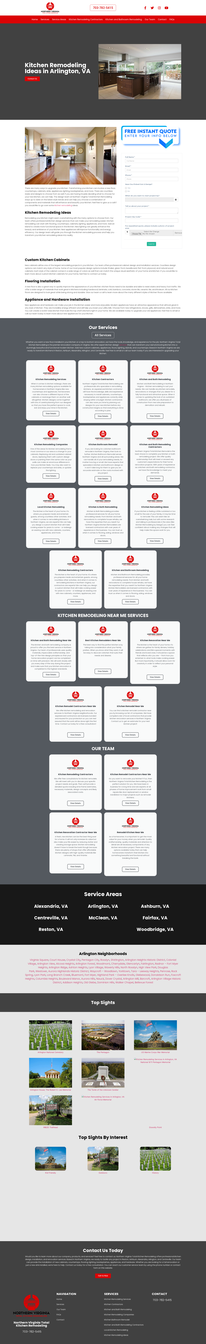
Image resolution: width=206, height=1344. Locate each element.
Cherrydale (118, 963)
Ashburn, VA (155, 906)
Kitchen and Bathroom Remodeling (124, 19)
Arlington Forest (85, 963)
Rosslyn (105, 960)
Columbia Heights (47, 978)
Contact (162, 19)
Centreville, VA (51, 918)
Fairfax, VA (155, 918)
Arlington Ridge (58, 967)
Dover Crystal (113, 978)
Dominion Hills (105, 982)
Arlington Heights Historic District (145, 960)
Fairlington (147, 963)
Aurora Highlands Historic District (68, 971)
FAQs (171, 19)
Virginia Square (39, 960)
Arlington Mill (131, 978)
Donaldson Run (160, 975)
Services (45, 19)
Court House (57, 960)
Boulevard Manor (69, 978)
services (123, 345)
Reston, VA (51, 929)
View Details (51, 413)
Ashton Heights (78, 967)
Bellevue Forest (144, 982)
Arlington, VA (103, 906)
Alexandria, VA (51, 906)
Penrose (165, 971)
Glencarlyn (133, 963)
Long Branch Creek (58, 975)
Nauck (100, 978)
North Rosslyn (129, 967)
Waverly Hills (111, 967)
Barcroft (145, 978)
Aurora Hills (88, 978)
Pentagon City (90, 960)
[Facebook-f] (145, 8)
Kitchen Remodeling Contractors (86, 19)
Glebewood (143, 975)
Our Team (150, 19)
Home (35, 19)
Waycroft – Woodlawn (103, 971)
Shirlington (117, 960)
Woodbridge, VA (155, 929)
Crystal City (73, 960)
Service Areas (59, 19)
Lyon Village (96, 967)
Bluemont (77, 975)
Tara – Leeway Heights (145, 971)
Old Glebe (90, 982)
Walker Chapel (124, 982)
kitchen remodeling (63, 205)
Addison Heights (73, 982)
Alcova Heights (65, 963)
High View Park (148, 967)
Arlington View (46, 963)
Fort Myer (90, 975)
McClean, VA (103, 918)
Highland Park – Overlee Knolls (115, 975)
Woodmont (103, 963)
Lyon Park (40, 975)
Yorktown (124, 971)
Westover (41, 971)
